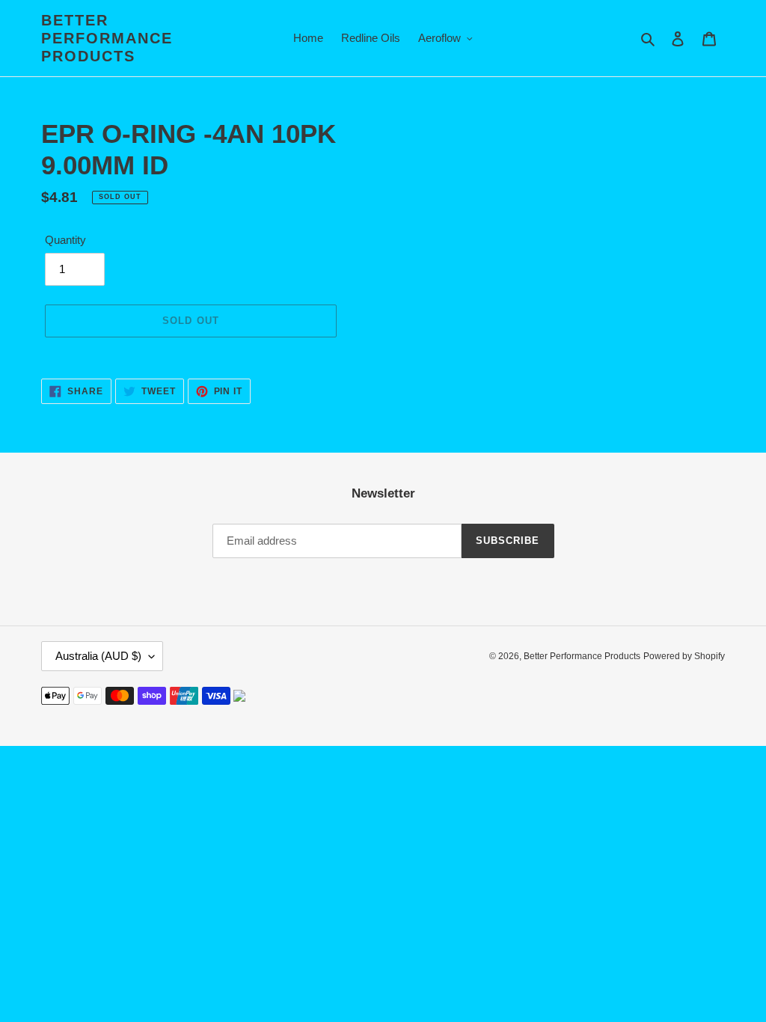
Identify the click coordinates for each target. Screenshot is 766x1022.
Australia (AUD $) (98, 655)
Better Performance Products (107, 38)
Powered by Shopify (684, 656)
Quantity (65, 239)
